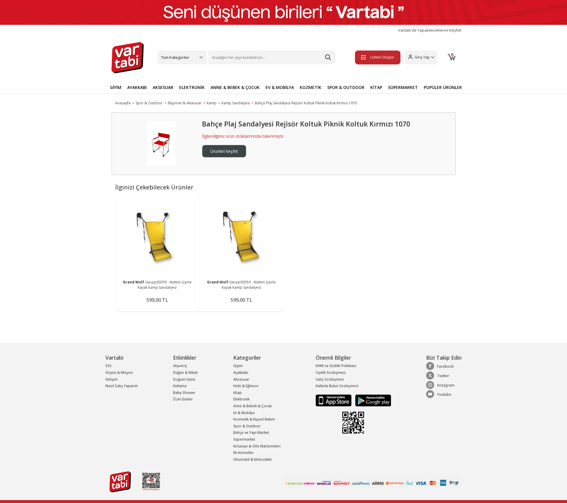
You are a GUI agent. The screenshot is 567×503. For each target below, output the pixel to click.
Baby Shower (184, 392)
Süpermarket (244, 439)
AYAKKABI (137, 87)
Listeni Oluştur (382, 57)
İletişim (111, 379)
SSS (108, 365)
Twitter (443, 375)
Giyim (238, 365)
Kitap (237, 392)
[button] (421, 57)
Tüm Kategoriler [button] (175, 57)
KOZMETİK (310, 87)
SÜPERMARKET (403, 87)
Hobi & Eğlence (245, 385)
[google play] (371, 400)
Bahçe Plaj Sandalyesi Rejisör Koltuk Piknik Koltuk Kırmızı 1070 (306, 103)
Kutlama (180, 385)
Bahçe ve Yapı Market (251, 432)
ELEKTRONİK (192, 87)
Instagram (445, 385)
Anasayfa (123, 103)
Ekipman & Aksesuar (185, 103)
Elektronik (241, 399)
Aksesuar (241, 379)
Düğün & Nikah (185, 372)
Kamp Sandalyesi (235, 103)
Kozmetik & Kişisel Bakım (254, 419)
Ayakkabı (240, 372)
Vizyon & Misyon (119, 372)
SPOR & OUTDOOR (345, 87)
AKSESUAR (163, 87)
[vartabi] (127, 57)
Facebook (445, 366)
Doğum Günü (184, 379)
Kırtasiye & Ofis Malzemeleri (257, 446)
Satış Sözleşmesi (330, 379)
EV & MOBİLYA (279, 87)
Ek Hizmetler (243, 452)
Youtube (444, 394)
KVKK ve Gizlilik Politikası (336, 365)
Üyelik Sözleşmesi (331, 372)
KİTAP (376, 87)
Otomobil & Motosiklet (252, 459)
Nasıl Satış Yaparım (121, 385)
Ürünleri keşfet (224, 151)
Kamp (211, 103)
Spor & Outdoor (149, 103)
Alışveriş (180, 365)
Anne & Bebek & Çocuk (252, 405)
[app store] (334, 400)
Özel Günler (183, 399)
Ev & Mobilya (244, 412)
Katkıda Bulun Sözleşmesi (337, 385)
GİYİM (115, 87)
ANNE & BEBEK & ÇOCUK (235, 87)
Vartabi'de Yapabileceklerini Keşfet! (430, 30)
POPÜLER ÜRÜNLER (443, 87)
